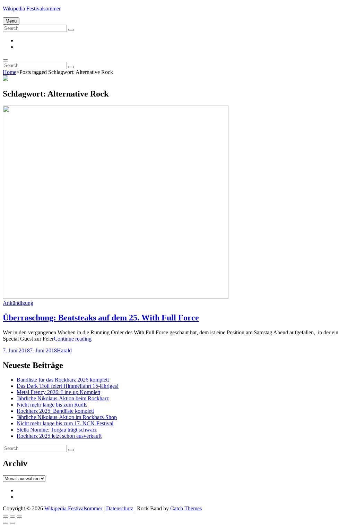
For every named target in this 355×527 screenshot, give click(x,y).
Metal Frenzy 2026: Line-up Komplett (58, 392)
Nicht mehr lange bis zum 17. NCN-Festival (65, 423)
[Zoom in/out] (19, 517)
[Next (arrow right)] (12, 523)
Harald (64, 350)
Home (9, 72)
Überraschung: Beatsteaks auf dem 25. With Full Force (101, 317)
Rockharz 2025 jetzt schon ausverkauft (59, 436)
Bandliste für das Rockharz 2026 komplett (63, 380)
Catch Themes (186, 508)
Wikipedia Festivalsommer (32, 8)
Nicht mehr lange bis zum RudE (52, 405)
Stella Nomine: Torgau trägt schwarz (57, 430)
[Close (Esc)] (5, 517)
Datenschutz (119, 508)
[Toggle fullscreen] (12, 517)
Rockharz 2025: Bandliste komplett (55, 411)
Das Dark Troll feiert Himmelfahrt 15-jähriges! (68, 386)
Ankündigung (18, 303)
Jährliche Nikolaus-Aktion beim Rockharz (63, 398)
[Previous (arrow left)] (5, 523)
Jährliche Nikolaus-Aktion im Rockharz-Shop (67, 417)
